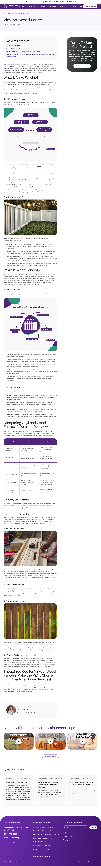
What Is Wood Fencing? (14, 48)
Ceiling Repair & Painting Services (42, 838)
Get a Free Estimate (90, 6)
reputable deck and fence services (13, 68)
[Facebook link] (9, 842)
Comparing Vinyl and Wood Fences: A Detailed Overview (23, 51)
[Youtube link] (13, 842)
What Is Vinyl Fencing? (13, 45)
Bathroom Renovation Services (42, 856)
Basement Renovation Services (42, 853)
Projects (42, 6)
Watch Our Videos (50, 756)
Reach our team (30, 690)
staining (39, 166)
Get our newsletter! (73, 823)
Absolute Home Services (42, 688)
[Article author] (11, 710)
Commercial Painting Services (41, 849)
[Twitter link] (5, 842)
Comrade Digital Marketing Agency (88, 861)
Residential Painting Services (41, 842)
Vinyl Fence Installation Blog (10, 13)
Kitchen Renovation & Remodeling (43, 827)
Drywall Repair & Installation (41, 845)
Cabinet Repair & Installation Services (44, 830)
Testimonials (52, 6)
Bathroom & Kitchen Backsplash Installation (46, 834)
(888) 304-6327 (10, 834)
